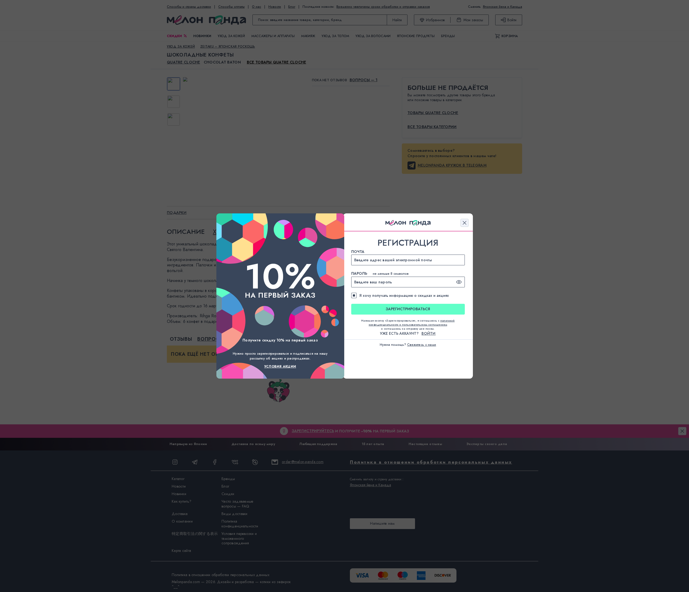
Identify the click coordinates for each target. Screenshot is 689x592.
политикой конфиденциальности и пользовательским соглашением (412, 323)
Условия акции (280, 366)
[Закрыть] (464, 223)
